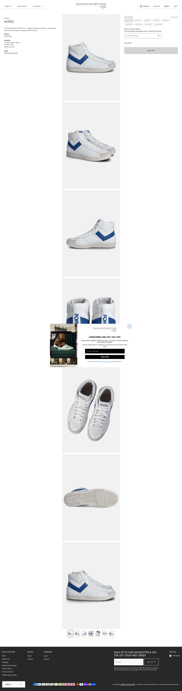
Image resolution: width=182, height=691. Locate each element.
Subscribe (105, 357)
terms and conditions (106, 361)
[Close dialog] (129, 326)
